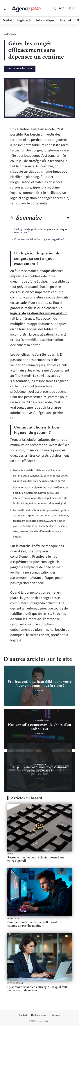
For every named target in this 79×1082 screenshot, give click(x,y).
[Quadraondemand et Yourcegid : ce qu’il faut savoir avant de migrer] (39, 957)
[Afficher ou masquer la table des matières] (55, 218)
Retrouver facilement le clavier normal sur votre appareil (35, 859)
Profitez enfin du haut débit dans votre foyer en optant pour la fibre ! (40, 683)
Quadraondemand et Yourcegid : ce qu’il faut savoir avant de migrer (37, 989)
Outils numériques (20, 68)
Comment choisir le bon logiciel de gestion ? (39, 239)
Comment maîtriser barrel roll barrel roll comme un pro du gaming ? (34, 924)
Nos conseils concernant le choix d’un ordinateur (39, 727)
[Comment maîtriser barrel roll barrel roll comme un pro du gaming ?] (39, 892)
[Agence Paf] (26, 8)
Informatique (39, 764)
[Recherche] (54, 8)
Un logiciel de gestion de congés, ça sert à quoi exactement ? (40, 230)
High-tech (13, 918)
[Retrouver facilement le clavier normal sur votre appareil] (39, 828)
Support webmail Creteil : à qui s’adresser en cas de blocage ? (39, 769)
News (39, 677)
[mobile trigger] (7, 8)
